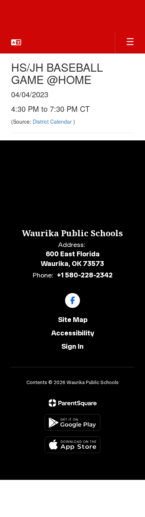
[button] (16, 42)
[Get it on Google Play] (72, 422)
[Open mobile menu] (130, 42)
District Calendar (53, 121)
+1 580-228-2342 (85, 275)
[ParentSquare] (73, 403)
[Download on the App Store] (72, 444)
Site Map (72, 320)
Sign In (72, 346)
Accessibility (72, 333)
